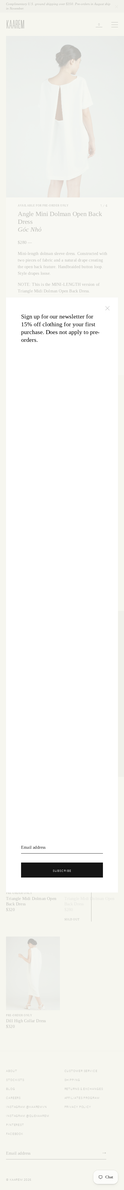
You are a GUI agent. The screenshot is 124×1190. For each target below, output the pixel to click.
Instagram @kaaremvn (26, 1106)
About (11, 1070)
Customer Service (81, 1070)
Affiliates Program (82, 1097)
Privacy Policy (77, 1106)
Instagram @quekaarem (27, 1115)
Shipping (72, 1079)
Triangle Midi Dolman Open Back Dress (53, 291)
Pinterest (15, 1124)
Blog (10, 1088)
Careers (13, 1097)
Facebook (14, 1133)
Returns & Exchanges (83, 1088)
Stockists (15, 1079)
